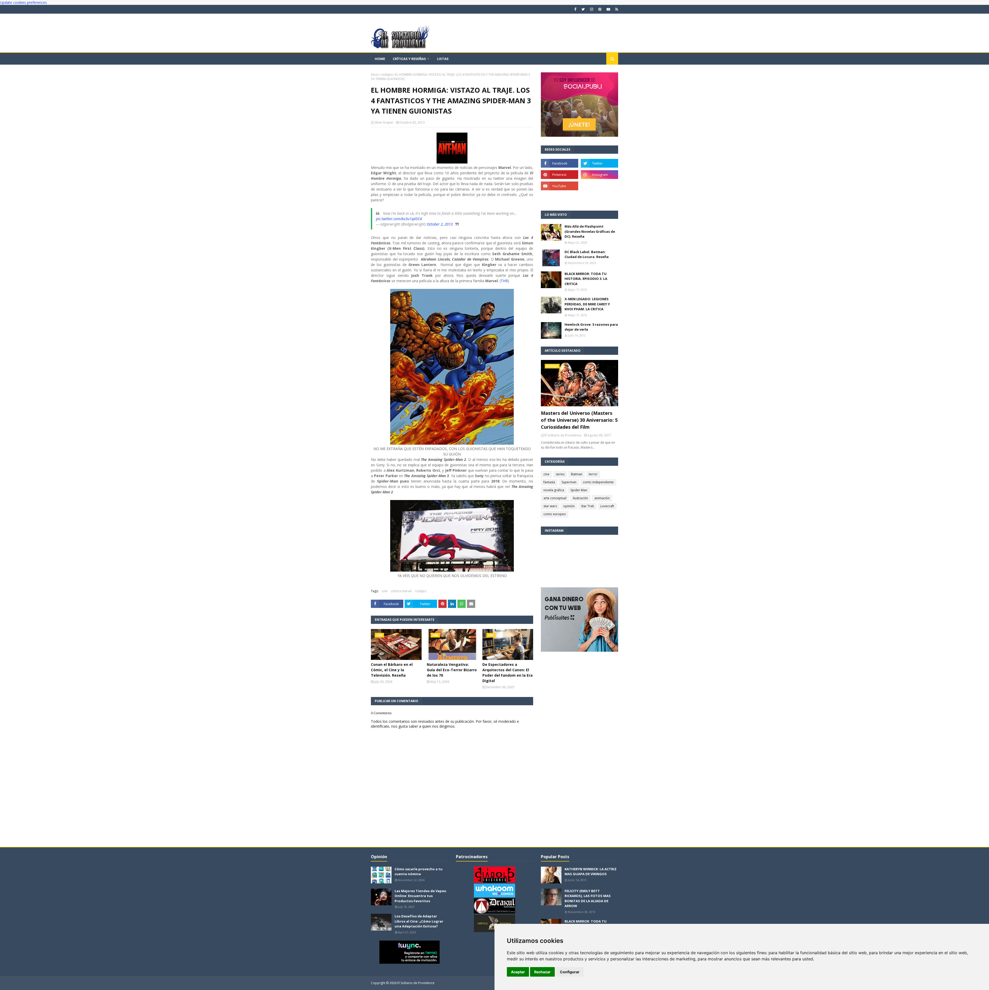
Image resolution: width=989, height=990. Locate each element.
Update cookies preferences (23, 2)
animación (602, 498)
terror (593, 474)
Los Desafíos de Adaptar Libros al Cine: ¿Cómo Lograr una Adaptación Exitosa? (419, 921)
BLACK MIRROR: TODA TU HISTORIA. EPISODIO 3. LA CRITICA (586, 278)
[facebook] (575, 9)
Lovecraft (607, 506)
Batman (576, 474)
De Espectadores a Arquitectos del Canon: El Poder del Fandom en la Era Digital (507, 672)
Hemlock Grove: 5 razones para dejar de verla (591, 327)
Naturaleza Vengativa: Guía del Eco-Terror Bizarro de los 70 (452, 670)
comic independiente (598, 482)
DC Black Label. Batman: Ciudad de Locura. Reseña (587, 254)
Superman (568, 482)
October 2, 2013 (440, 224)
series (560, 474)
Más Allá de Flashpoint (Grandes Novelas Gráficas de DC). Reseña (590, 231)
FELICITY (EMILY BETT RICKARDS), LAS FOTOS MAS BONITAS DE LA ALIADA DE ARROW (588, 898)
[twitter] (583, 9)
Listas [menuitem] (443, 58)
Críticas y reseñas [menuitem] (409, 58)
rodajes (387, 74)
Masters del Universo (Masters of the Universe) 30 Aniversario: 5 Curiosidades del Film (579, 420)
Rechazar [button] (542, 972)
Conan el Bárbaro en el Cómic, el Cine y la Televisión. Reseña (392, 670)
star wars (550, 506)
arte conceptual (554, 498)
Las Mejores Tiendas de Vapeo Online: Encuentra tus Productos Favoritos (420, 896)
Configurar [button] (569, 972)
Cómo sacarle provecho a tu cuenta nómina (418, 871)
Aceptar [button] (518, 972)
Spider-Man (578, 490)
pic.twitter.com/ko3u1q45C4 (399, 218)
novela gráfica (553, 490)
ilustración (580, 498)
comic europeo (554, 514)
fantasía (549, 482)
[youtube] (608, 9)
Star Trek (587, 506)
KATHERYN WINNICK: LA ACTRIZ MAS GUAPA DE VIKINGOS (591, 871)
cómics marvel (401, 591)
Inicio (375, 74)
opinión (569, 506)
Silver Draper (384, 122)
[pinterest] (600, 9)
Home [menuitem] (380, 58)
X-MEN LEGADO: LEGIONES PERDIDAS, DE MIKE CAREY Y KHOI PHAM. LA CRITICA (587, 304)
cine (385, 591)
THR (504, 280)
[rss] (616, 9)
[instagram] (591, 9)
